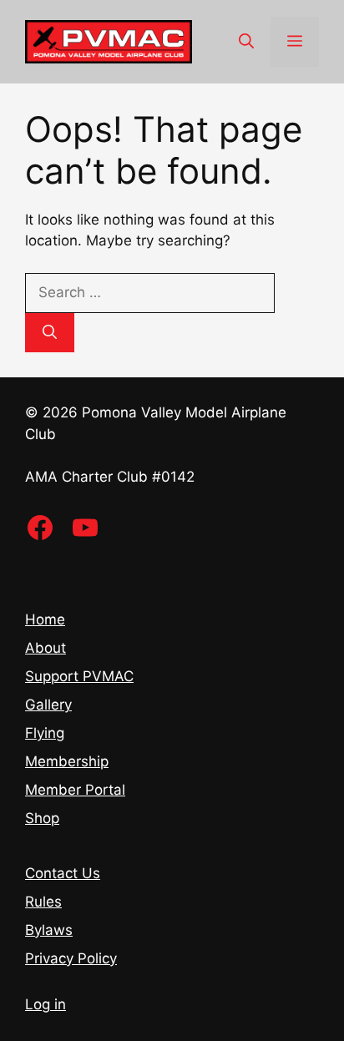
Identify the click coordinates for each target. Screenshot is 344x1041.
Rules (43, 901)
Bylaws (49, 930)
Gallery (48, 704)
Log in (45, 1004)
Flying (44, 733)
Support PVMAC (79, 676)
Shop (42, 818)
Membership (67, 761)
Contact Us (62, 873)
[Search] (49, 333)
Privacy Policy (71, 958)
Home (45, 619)
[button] (246, 42)
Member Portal (75, 789)
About (45, 647)
